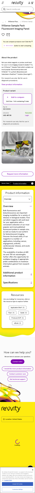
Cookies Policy (8, 480)
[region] (17, 480)
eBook (17, 323)
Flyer (11, 313)
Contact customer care (17, 374)
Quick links (5, 183)
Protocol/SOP (17, 318)
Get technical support (17, 379)
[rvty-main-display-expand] (30, 160)
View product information (12, 84)
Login (27, 115)
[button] (29, 3)
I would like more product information (17, 369)
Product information (19, 183)
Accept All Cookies (17, 484)
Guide (23, 313)
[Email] (8, 36)
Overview (7, 199)
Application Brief (17, 307)
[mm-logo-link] (17, 3)
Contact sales (17, 362)
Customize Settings (17, 489)
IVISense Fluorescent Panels (18, 22)
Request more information (17, 174)
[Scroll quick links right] (31, 183)
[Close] (33, 470)
